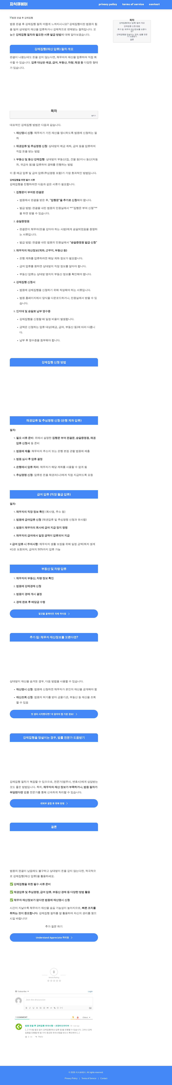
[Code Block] (51, 1007)
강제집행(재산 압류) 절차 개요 (132, 23)
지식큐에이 (18, 5)
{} (58, 1008)
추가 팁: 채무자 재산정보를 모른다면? (131, 30)
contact (154, 4)
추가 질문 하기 (54, 926)
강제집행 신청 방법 (132, 26)
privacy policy (108, 4)
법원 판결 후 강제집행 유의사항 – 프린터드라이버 (47, 1025)
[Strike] (37, 1007)
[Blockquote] (47, 1007)
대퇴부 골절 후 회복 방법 (52, 803)
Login (90, 991)
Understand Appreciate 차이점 (52, 937)
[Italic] (30, 1007)
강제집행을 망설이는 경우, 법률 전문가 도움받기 (132, 35)
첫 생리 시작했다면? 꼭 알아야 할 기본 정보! (52, 714)
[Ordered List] (40, 1007)
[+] (61, 1008)
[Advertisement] (54, 90)
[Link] (54, 1007)
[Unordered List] (44, 1007)
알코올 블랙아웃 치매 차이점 (52, 613)
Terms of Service (88, 1078)
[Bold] (26, 1007)
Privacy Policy (71, 1078)
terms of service (133, 4)
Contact (103, 1078)
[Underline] (33, 1007)
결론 (132, 39)
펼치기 (93, 115)
